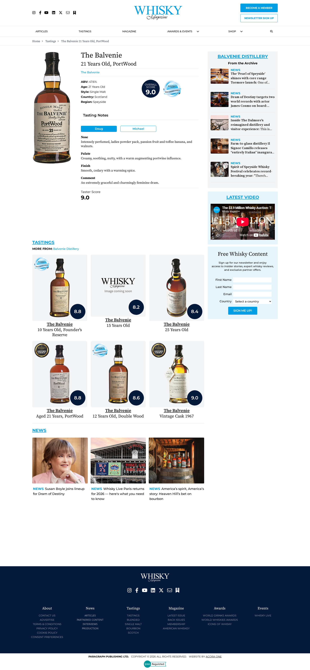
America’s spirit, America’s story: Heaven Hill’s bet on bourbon (176, 494)
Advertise (47, 619)
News (38, 489)
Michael (138, 128)
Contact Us (47, 615)
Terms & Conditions (47, 624)
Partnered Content (90, 619)
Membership (176, 624)
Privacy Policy (47, 628)
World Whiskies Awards (219, 619)
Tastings (85, 31)
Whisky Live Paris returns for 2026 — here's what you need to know (117, 494)
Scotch (133, 632)
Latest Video (242, 197)
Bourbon (133, 628)
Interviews (90, 624)
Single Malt (133, 624)
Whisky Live (263, 615)
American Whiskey (176, 628)
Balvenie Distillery (55, 249)
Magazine (129, 31)
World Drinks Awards (219, 615)
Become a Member (259, 7)
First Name (223, 280)
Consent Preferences (47, 637)
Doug (99, 128)
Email (227, 294)
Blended (133, 619)
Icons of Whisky (220, 624)
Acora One (214, 656)
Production (90, 628)
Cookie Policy (47, 632)
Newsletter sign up (259, 18)
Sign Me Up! (242, 310)
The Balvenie (90, 72)
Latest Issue (176, 615)
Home (36, 41)
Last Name (224, 287)
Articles (42, 31)
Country (226, 301)
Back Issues (176, 619)
